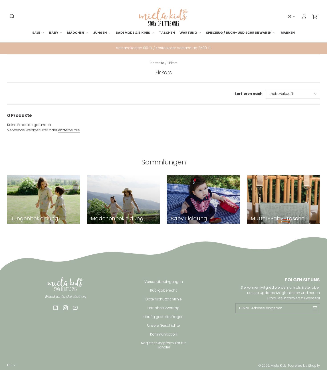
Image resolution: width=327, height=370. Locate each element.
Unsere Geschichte (163, 325)
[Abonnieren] (315, 308)
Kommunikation (163, 334)
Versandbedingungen (163, 281)
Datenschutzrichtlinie (163, 299)
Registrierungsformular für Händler (163, 345)
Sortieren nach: (248, 93)
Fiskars (172, 63)
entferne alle (69, 130)
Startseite (157, 63)
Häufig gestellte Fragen (163, 316)
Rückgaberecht (163, 290)
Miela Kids (279, 365)
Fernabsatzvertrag (163, 307)
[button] (12, 16)
